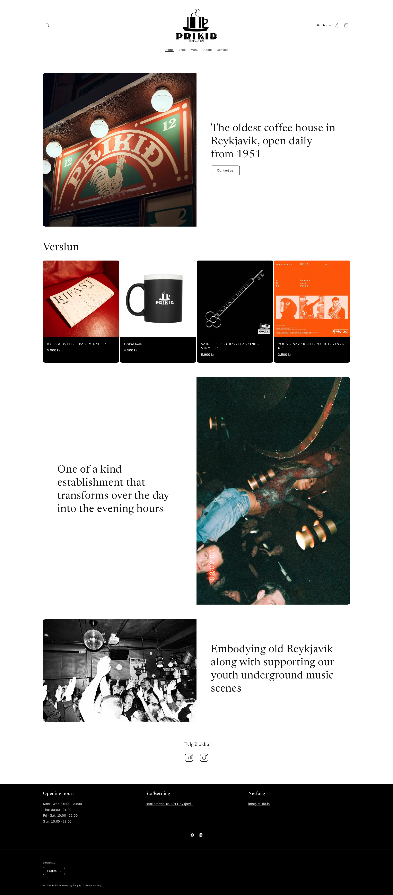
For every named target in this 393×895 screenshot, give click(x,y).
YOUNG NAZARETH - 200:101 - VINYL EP (311, 346)
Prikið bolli (133, 344)
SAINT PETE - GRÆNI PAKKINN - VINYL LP (230, 346)
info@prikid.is (259, 804)
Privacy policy (93, 885)
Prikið (55, 885)
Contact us (225, 170)
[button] (47, 25)
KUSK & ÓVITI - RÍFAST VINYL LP (76, 344)
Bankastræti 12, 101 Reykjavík (169, 804)
